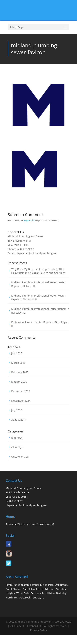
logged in (29, 220)
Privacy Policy (38, 630)
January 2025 (19, 381)
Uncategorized (20, 456)
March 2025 (18, 362)
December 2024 (20, 391)
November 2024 (20, 400)
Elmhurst (16, 437)
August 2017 (18, 419)
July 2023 (16, 410)
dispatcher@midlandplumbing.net (26, 505)
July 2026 (16, 353)
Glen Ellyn (17, 447)
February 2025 (19, 372)
